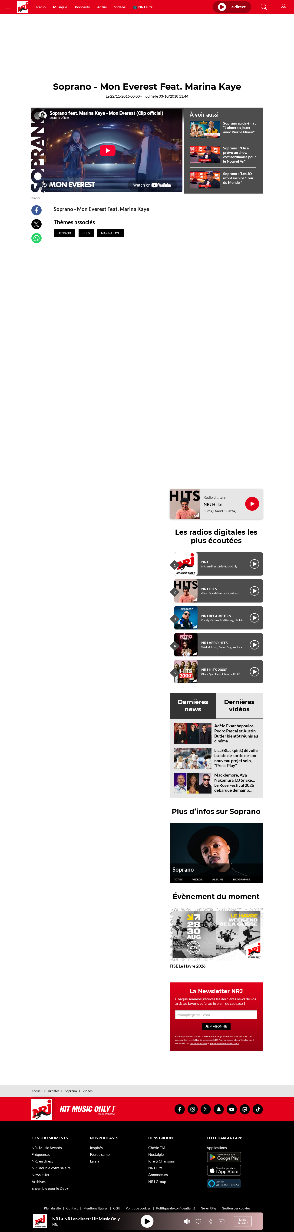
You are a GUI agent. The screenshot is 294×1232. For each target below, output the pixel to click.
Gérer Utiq (208, 1208)
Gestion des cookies (236, 1208)
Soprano (183, 869)
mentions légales (198, 1043)
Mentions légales (95, 1208)
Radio (41, 7)
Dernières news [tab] (193, 705)
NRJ (204, 562)
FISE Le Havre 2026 (187, 965)
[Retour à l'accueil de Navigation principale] (22, 7)
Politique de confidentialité (175, 1208)
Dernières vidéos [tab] (239, 705)
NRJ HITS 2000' (214, 669)
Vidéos (120, 7)
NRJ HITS (213, 504)
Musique (60, 7)
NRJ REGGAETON (216, 615)
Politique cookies (138, 1208)
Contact (72, 1208)
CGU (116, 1208)
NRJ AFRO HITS (214, 642)
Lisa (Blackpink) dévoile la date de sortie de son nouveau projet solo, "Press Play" (236, 758)
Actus (102, 7)
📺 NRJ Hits (142, 7)
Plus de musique (243, 1221)
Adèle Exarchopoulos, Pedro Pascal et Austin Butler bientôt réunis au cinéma (236, 733)
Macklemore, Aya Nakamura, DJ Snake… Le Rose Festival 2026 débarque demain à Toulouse (234, 784)
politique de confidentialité (224, 1043)
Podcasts (82, 7)
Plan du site (52, 1208)
